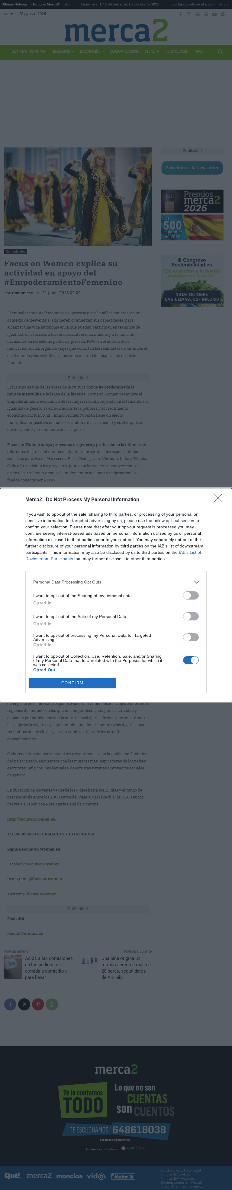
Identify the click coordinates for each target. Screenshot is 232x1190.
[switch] (191, 595)
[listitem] (116, 582)
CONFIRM (72, 683)
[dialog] (116, 595)
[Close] (220, 500)
